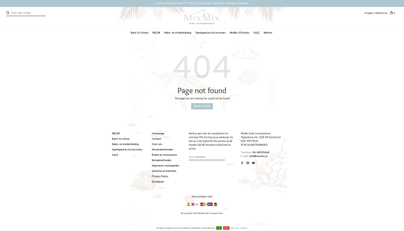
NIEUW (156, 33)
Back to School (139, 33)
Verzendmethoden (162, 149)
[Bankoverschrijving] (215, 205)
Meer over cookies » (239, 228)
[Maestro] (210, 205)
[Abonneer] (224, 155)
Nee (226, 228)
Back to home (202, 106)
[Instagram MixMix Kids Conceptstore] (248, 163)
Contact (156, 139)
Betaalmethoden (161, 160)
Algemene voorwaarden (165, 165)
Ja (219, 228)
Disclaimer (158, 182)
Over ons (157, 144)
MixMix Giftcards (239, 33)
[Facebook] (242, 163)
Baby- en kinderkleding (125, 144)
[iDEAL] (188, 205)
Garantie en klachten (164, 171)
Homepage (158, 133)
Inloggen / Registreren (376, 13)
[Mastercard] (203, 205)
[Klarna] (193, 205)
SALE (256, 33)
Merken (268, 33)
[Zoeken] (8, 13)
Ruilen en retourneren (164, 155)
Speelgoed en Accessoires (210, 33)
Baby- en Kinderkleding (177, 33)
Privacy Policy (160, 176)
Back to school (120, 139)
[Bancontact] (197, 205)
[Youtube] (253, 163)
